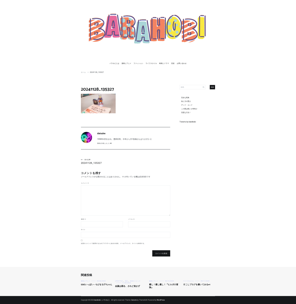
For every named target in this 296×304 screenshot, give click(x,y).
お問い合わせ (182, 63)
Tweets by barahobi (187, 122)
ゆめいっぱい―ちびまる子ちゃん (96, 284)
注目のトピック (135, 281)
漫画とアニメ (126, 63)
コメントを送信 (161, 253)
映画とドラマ (164, 63)
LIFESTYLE (119, 281)
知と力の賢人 (186, 101)
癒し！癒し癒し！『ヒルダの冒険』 (163, 286)
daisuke (101, 133)
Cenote (134, 300)
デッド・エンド (187, 105)
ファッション (138, 63)
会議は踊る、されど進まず (127, 286)
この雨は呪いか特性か (189, 109)
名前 (83, 219)
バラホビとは (114, 63)
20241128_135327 (91, 161)
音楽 (172, 63)
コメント (85, 183)
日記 (126, 281)
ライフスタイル (151, 63)
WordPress (161, 300)
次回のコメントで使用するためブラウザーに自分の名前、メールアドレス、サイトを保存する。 (113, 243)
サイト (83, 229)
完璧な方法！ (186, 112)
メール (131, 219)
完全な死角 (185, 97)
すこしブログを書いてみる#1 (196, 284)
